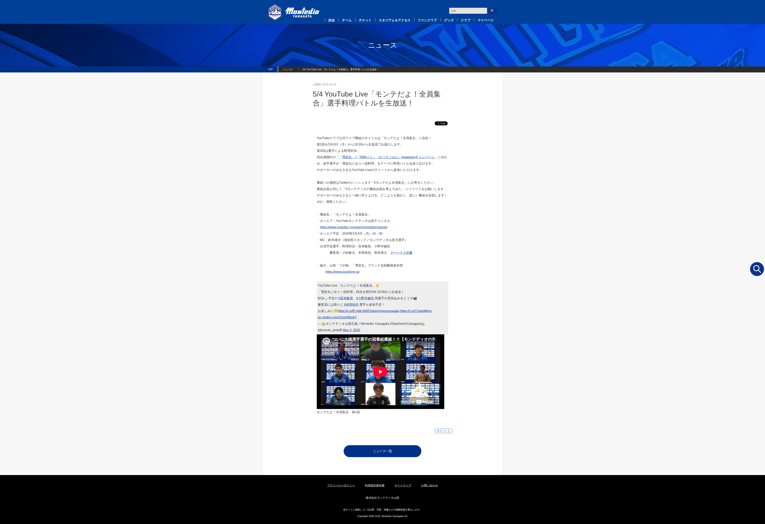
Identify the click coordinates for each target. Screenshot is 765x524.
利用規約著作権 (374, 485)
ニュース (288, 69)
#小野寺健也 (365, 298)
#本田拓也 (351, 304)
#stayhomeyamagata (384, 311)
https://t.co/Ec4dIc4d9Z (354, 311)
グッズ (449, 20)
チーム (347, 20)
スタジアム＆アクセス (395, 20)
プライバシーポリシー (341, 485)
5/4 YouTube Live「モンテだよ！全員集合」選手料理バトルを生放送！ (341, 69)
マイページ (485, 20)
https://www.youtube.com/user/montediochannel (353, 227)
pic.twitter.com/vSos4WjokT (337, 317)
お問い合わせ (429, 485)
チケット (365, 20)
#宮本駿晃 (345, 298)
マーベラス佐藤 (401, 252)
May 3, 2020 (351, 330)
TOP (270, 69)
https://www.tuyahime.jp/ (343, 271)
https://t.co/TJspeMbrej (416, 311)
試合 (332, 20)
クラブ (465, 20)
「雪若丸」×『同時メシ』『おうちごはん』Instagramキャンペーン (386, 157)
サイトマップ (402, 485)
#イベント (443, 430)
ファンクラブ (427, 20)
